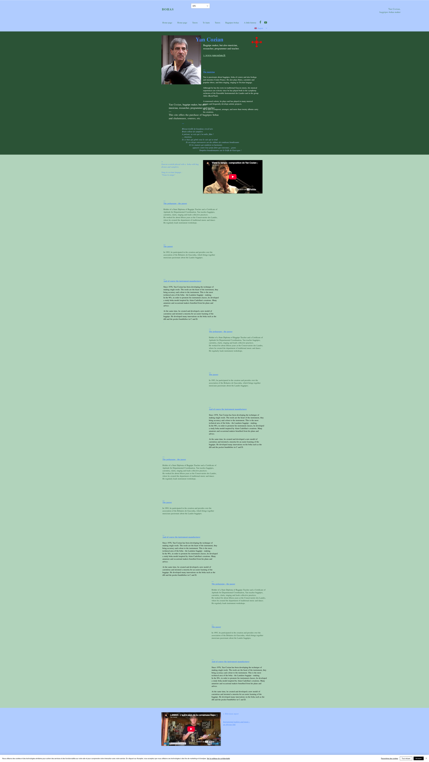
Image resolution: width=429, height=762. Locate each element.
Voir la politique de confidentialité (218, 758)
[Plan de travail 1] (265, 22)
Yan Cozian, (394, 8)
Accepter (418, 758)
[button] (206, 22)
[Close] (426, 758)
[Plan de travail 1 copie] (260, 22)
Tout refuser (406, 758)
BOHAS (168, 9)
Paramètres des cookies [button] (389, 758)
